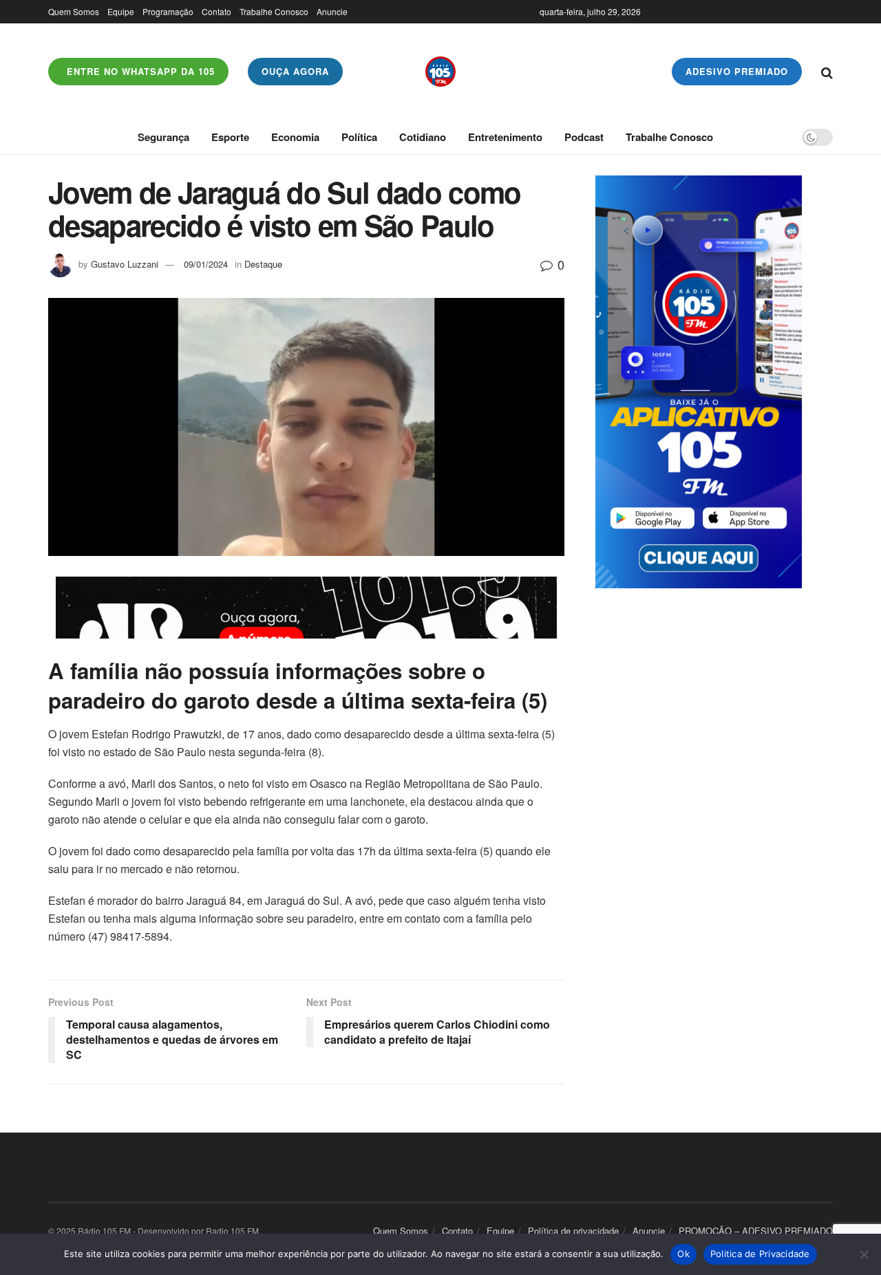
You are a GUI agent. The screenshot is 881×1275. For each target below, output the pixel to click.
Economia (295, 136)
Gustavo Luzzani (124, 263)
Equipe (120, 11)
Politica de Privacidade (760, 1253)
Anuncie (332, 11)
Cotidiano (422, 136)
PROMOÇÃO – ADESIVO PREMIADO (756, 1230)
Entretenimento (505, 136)
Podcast (584, 136)
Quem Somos (73, 11)
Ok (683, 1253)
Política (359, 136)
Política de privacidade (573, 1230)
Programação (167, 11)
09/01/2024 (206, 263)
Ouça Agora (295, 71)
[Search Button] (827, 71)
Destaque (263, 263)
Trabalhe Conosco (274, 11)
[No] (864, 1254)
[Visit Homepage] (440, 72)
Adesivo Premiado (737, 71)
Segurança (163, 136)
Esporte (230, 136)
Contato (216, 11)
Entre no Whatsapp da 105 (139, 71)
